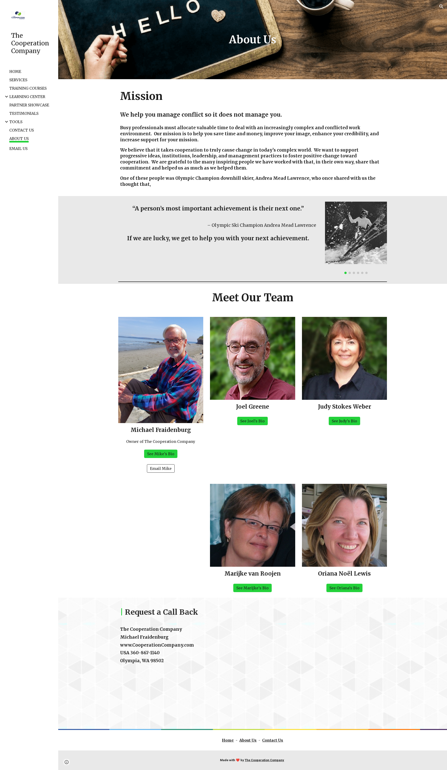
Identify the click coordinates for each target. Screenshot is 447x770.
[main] (252, 40)
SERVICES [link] (18, 80)
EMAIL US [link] (18, 148)
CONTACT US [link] (21, 130)
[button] (441, 6)
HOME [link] (15, 71)
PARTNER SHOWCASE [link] (29, 105)
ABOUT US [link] (19, 138)
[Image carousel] (356, 238)
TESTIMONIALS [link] (23, 113)
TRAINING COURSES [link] (28, 88)
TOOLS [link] (15, 121)
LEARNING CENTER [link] (27, 96)
